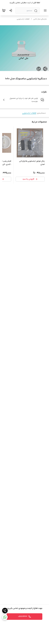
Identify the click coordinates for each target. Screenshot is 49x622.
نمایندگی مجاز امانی (40, 19)
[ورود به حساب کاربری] (11, 10)
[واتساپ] (5, 617)
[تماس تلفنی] (5, 610)
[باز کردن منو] (44, 10)
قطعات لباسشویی (23, 19)
